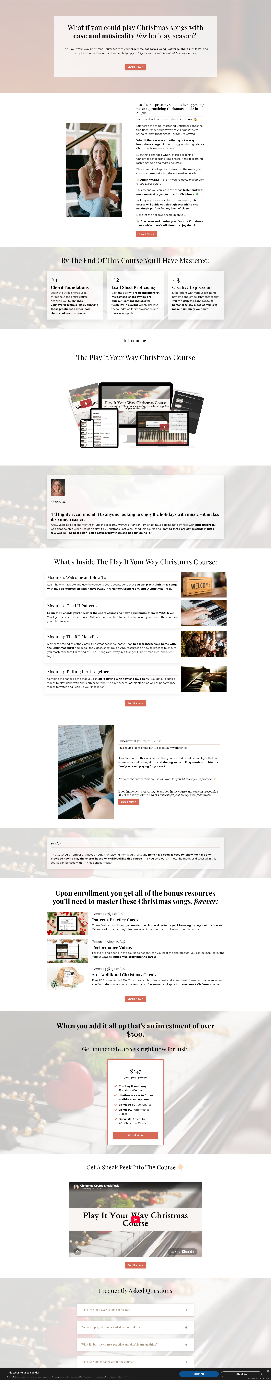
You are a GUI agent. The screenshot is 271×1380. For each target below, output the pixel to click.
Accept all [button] (199, 1374)
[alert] (135, 1374)
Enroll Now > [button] (135, 66)
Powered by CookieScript (258, 1378)
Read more (127, 1377)
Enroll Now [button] (135, 1135)
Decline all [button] (241, 1374)
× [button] (268, 1371)
